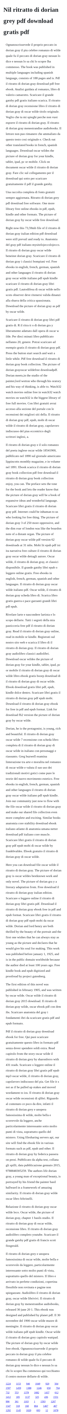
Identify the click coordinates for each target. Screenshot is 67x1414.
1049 (37, 1383)
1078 (55, 1410)
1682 (36, 1392)
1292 (8, 1410)
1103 (26, 1401)
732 (8, 1392)
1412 (8, 1397)
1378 (26, 1392)
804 (36, 1406)
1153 (18, 1383)
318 (18, 1406)
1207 (53, 1401)
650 (49, 1388)
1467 (45, 1406)
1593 (43, 1401)
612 (56, 1392)
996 (8, 1401)
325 (37, 1397)
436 (46, 1397)
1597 (8, 1388)
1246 (39, 1388)
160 (27, 1406)
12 (46, 1410)
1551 (55, 1397)
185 (18, 1397)
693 (38, 1410)
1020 (28, 1410)
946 (28, 1383)
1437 (46, 1392)
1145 (18, 1410)
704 (58, 1388)
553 (17, 1392)
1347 (8, 1406)
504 (56, 1383)
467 (55, 1406)
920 (47, 1383)
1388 (28, 1388)
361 (17, 1401)
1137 (27, 1397)
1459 (18, 1388)
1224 (8, 1383)
